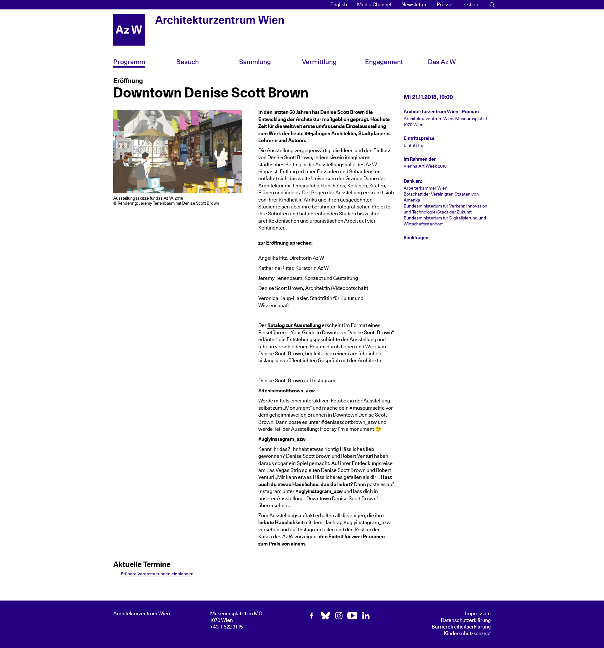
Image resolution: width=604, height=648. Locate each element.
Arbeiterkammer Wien (425, 188)
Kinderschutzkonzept (467, 633)
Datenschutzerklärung (466, 620)
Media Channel (374, 4)
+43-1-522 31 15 (226, 626)
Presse (444, 4)
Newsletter (414, 4)
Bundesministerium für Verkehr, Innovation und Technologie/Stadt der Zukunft (445, 209)
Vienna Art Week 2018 (425, 166)
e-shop (470, 4)
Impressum (478, 613)
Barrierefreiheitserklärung (461, 626)
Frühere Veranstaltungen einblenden (157, 574)
